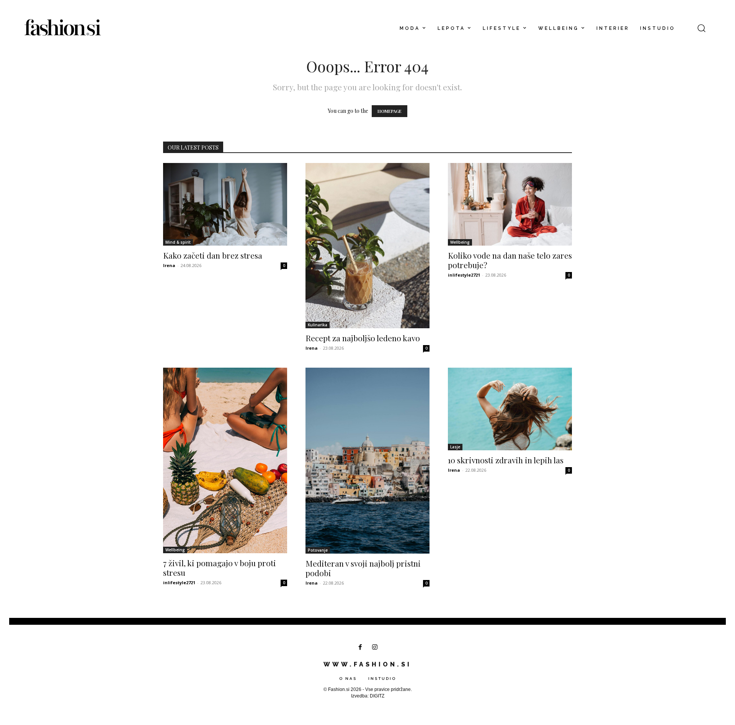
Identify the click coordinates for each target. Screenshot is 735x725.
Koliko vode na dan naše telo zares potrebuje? (510, 260)
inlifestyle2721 (464, 275)
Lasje (455, 447)
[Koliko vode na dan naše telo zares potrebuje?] (510, 204)
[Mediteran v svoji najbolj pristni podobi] (367, 461)
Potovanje (318, 550)
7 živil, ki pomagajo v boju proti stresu (219, 567)
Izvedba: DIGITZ (367, 696)
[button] (701, 28)
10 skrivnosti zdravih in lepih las (506, 460)
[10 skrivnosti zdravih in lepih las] (510, 409)
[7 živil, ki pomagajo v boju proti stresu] (225, 460)
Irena (169, 265)
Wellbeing (460, 242)
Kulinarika (317, 324)
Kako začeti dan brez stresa (212, 255)
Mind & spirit (178, 242)
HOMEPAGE (389, 111)
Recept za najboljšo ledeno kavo (362, 337)
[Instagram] (375, 647)
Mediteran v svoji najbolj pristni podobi (363, 568)
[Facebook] (360, 647)
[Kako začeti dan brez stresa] (225, 204)
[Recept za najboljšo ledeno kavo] (367, 245)
